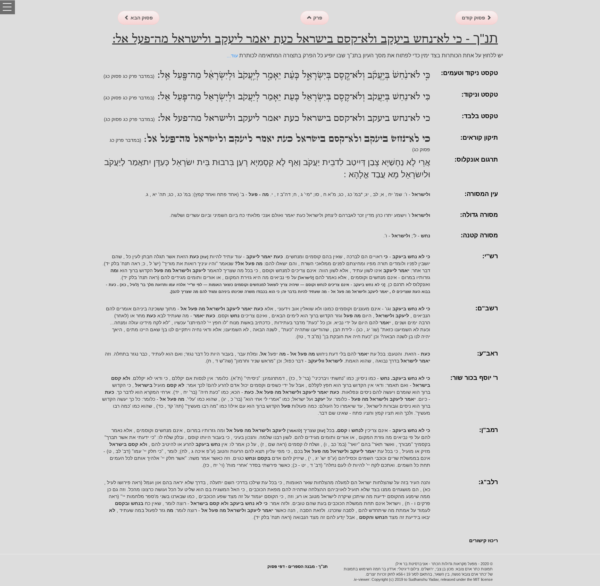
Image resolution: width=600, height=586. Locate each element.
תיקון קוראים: (479, 137)
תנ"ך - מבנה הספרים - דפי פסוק (297, 566)
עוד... (232, 55)
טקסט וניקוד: (479, 94)
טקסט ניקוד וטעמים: (469, 73)
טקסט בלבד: (480, 116)
